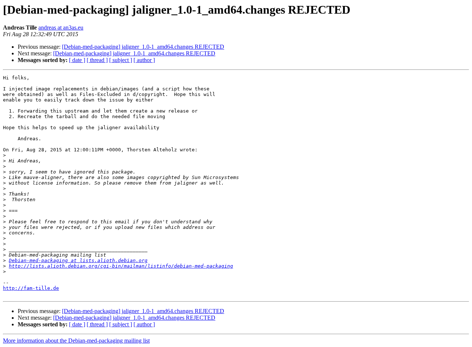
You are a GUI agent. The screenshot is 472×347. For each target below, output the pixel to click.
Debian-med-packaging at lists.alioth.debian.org (78, 260)
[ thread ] (97, 60)
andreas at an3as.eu (60, 27)
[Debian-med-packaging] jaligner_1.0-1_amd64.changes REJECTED (143, 47)
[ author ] (144, 60)
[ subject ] (120, 60)
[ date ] (77, 60)
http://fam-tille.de (31, 288)
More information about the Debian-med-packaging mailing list (76, 340)
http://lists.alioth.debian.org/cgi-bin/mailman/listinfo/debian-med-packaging (121, 266)
